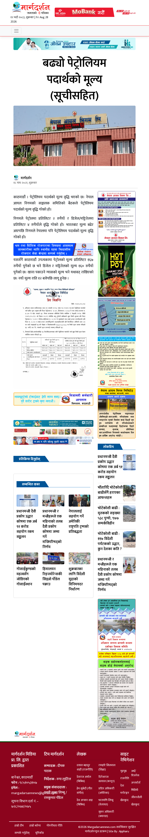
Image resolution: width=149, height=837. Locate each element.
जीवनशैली (136, 797)
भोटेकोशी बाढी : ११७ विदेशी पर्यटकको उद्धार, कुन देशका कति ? (110, 541)
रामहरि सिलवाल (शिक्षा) (106, 767)
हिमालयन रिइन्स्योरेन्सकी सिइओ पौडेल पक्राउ (52, 576)
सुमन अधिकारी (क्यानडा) (106, 814)
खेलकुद (124, 800)
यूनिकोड (39, 832)
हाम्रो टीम (19, 825)
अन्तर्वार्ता (135, 782)
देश (122, 785)
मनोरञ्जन (124, 792)
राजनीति (124, 778)
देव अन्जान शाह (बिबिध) (85, 802)
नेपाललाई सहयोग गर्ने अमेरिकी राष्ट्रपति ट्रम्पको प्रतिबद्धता (79, 521)
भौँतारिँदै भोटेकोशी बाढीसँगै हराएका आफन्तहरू (110, 492)
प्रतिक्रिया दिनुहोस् (29, 459)
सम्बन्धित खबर (31, 484)
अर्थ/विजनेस (135, 773)
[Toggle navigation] (16, 31)
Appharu (124, 831)
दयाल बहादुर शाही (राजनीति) (85, 767)
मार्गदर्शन (26, 178)
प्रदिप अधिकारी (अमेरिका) (106, 790)
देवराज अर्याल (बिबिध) (84, 779)
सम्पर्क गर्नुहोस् (22, 832)
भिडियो (134, 790)
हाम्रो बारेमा (35, 825)
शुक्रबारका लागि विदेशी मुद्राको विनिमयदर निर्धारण (77, 579)
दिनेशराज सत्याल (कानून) (106, 779)
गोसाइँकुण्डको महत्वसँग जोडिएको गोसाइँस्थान (26, 576)
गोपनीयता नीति (54, 825)
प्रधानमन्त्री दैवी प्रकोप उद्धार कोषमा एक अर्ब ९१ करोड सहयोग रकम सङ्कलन (27, 524)
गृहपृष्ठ (123, 771)
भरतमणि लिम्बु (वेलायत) (105, 802)
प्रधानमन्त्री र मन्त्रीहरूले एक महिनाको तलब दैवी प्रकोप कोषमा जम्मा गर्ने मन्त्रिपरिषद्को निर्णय (53, 529)
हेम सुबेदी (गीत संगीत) (84, 790)
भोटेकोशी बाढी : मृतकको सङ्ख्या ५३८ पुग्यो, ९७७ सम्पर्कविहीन (109, 515)
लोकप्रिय (108, 447)
